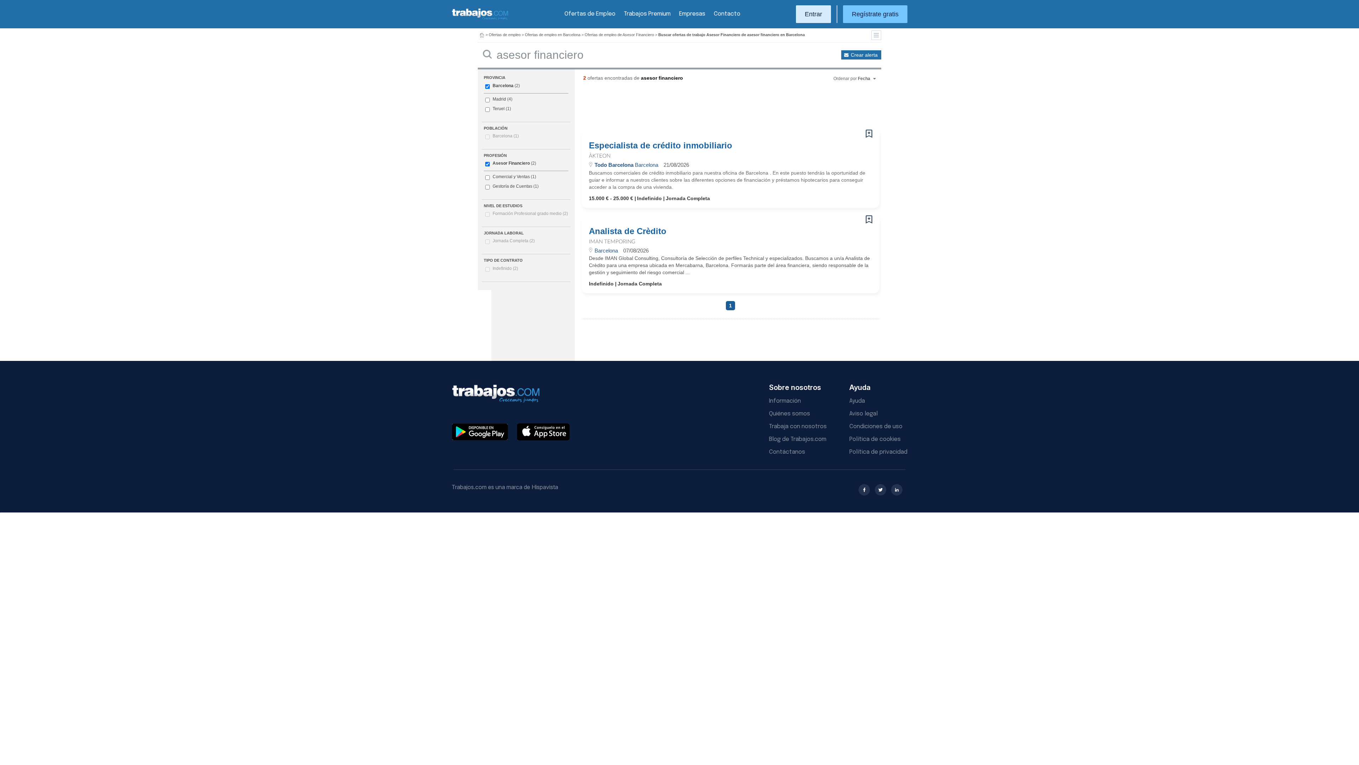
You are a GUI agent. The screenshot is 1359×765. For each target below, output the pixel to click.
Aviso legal (863, 414)
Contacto (727, 14)
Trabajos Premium (647, 14)
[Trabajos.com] (480, 19)
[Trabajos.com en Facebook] (864, 489)
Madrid (499, 99)
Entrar (813, 14)
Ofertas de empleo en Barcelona (552, 35)
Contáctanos (787, 452)
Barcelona (503, 85)
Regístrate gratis (875, 14)
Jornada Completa (514, 240)
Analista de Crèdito (627, 231)
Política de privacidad (878, 452)
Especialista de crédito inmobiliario (660, 145)
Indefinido (505, 268)
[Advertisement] (716, 108)
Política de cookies (875, 439)
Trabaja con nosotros (798, 427)
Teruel (499, 108)
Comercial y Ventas (511, 176)
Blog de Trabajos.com (797, 439)
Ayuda (857, 401)
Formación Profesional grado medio (530, 213)
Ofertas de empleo (505, 35)
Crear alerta (864, 55)
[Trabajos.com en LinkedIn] (896, 489)
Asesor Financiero (511, 163)
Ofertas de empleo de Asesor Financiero (619, 35)
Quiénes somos (789, 414)
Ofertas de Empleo (589, 14)
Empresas (692, 14)
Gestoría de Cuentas (512, 186)
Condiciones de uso (875, 427)
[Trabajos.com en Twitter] (880, 489)
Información (785, 401)
